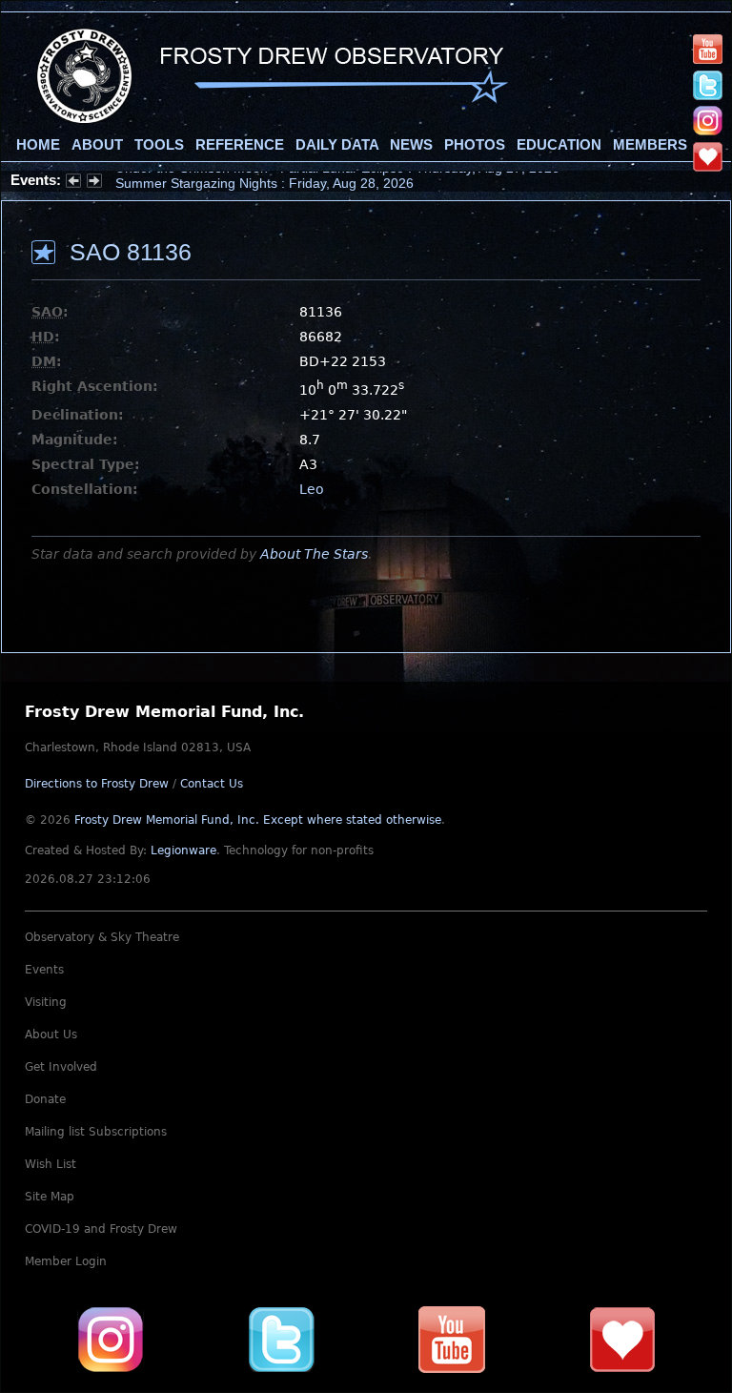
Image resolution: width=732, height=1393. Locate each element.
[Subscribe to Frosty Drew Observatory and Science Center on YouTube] (707, 48)
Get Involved (61, 1067)
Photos (474, 145)
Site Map (49, 1196)
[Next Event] (94, 183)
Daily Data (336, 145)
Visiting (46, 1002)
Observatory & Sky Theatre (102, 937)
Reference (239, 145)
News (411, 145)
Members (650, 145)
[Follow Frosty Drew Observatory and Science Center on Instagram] (707, 120)
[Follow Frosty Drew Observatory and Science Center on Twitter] (281, 1339)
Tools (159, 145)
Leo (311, 489)
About (97, 145)
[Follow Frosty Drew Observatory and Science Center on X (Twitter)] (707, 84)
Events (44, 969)
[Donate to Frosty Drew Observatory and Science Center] (707, 155)
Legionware (183, 850)
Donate (45, 1099)
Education (559, 145)
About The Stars (314, 554)
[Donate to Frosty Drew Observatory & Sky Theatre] (622, 1339)
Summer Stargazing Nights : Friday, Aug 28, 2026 (264, 180)
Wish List (50, 1164)
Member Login (66, 1261)
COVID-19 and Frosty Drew (101, 1229)
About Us (51, 1034)
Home (38, 145)
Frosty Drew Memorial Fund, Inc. (257, 820)
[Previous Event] (73, 183)
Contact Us (211, 783)
